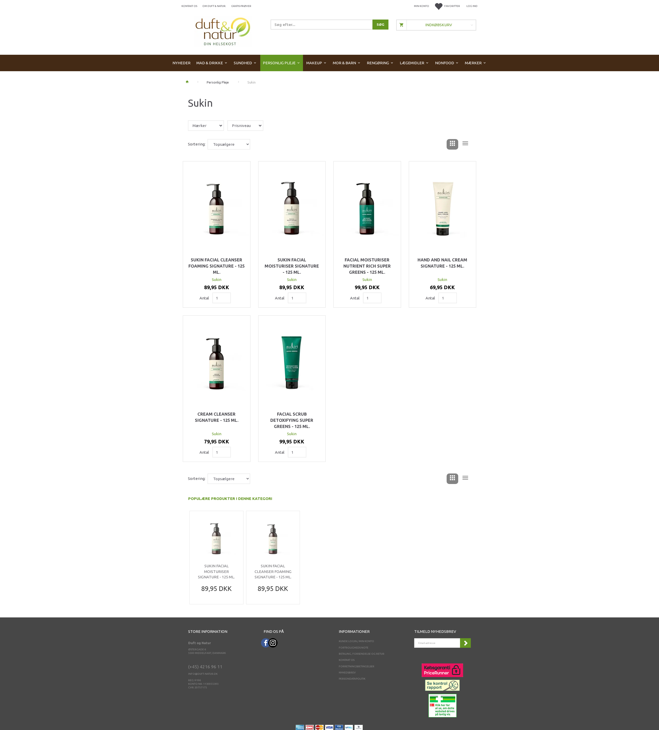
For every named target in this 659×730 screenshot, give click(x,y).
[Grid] (452, 144)
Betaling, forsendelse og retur (361, 653)
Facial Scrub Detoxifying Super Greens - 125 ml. (291, 420)
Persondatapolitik (352, 678)
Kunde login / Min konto (356, 641)
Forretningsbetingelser (356, 666)
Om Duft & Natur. (214, 6)
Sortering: (196, 144)
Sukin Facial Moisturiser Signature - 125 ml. (292, 266)
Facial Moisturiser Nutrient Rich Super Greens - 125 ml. (367, 266)
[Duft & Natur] (223, 31)
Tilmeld (465, 643)
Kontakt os (189, 6)
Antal (205, 298)
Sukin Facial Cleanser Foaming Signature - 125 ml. (216, 266)
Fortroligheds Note (353, 647)
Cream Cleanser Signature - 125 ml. (216, 417)
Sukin (216, 279)
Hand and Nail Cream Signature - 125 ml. (442, 263)
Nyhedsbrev (347, 672)
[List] (465, 144)
